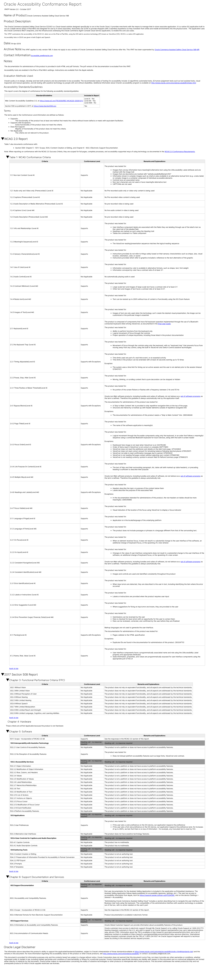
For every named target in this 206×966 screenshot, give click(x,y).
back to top (13, 668)
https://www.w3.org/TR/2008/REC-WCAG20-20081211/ (61, 101)
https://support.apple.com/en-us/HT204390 (157, 895)
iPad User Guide (164, 324)
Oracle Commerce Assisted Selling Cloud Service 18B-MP (177, 50)
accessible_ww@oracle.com (42, 55)
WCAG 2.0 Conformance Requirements (180, 151)
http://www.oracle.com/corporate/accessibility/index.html (173, 83)
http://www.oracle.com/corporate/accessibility (121, 954)
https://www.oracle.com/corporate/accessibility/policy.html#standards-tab (164, 951)
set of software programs (190, 396)
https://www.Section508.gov (45, 106)
